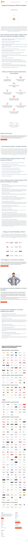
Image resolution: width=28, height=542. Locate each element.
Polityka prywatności (3, 536)
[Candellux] (8, 432)
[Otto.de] (20, 355)
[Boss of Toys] (24, 429)
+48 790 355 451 (16, 525)
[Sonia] (20, 477)
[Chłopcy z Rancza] (16, 432)
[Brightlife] (4, 432)
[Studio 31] (16, 480)
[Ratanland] (16, 495)
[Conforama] (16, 365)
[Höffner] (16, 368)
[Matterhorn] (4, 462)
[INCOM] (16, 450)
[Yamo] (24, 485)
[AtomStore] (8, 383)
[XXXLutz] (12, 368)
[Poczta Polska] (24, 387)
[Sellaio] (24, 383)
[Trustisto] (8, 507)
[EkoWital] (8, 440)
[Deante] (8, 435)
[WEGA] (12, 485)
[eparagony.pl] (20, 507)
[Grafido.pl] (16, 505)
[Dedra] (12, 435)
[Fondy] (12, 410)
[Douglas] (16, 360)
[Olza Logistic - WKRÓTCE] (8, 395)
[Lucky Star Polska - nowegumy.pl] (20, 457)
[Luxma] (24, 457)
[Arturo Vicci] (20, 422)
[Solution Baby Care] (16, 477)
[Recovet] (24, 472)
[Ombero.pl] (16, 492)
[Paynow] (24, 410)
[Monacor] (8, 465)
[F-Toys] (4, 442)
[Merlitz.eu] (24, 462)
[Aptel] (8, 422)
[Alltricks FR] (8, 370)
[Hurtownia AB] (16, 447)
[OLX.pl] (16, 353)
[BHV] (4, 370)
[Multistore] (24, 465)
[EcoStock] (20, 437)
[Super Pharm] (4, 368)
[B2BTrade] (16, 424)
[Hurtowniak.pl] (20, 447)
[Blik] (16, 407)
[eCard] (4, 410)
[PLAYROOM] (4, 472)
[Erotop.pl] (16, 440)
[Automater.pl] (4, 507)
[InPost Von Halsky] (16, 370)
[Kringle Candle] (8, 492)
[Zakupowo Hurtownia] (16, 498)
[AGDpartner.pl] (20, 419)
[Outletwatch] (4, 470)
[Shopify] (20, 380)
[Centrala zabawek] (12, 432)
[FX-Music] (8, 445)
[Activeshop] (12, 419)
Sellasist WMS (2, 524)
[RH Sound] (8, 475)
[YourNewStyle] (4, 487)
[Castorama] (24, 358)
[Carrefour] (20, 365)
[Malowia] (12, 492)
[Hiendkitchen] (4, 492)
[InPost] (8, 398)
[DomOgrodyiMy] (4, 437)
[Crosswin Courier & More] (20, 398)
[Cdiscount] (24, 360)
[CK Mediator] (12, 500)
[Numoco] (12, 467)
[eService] (8, 410)
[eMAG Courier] (4, 400)
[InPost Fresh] (16, 355)
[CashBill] (24, 407)
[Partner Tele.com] (20, 470)
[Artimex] (16, 422)
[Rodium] (16, 475)
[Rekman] (24, 492)
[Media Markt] (12, 363)
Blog (1, 526)
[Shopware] (12, 380)
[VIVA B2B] (4, 485)
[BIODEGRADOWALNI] (4, 429)
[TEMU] (4, 363)
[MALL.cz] (24, 363)
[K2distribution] (8, 452)
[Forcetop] (24, 442)
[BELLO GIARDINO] (12, 427)
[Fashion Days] (12, 365)
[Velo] (20, 482)
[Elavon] (12, 415)
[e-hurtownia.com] (12, 437)
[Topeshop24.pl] (12, 482)
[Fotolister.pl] (12, 505)
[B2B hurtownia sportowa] (12, 424)
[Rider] (12, 475)
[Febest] (20, 442)
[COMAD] (20, 432)
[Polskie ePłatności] (4, 412)
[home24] (16, 363)
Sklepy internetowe (17, 515)
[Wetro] (16, 485)
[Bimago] (24, 427)
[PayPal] (16, 404)
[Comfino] (8, 415)
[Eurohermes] (12, 395)
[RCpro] (20, 472)
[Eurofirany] (24, 495)
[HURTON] (4, 500)
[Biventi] (16, 429)
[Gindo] (16, 500)
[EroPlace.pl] (12, 440)
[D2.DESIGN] (24, 432)
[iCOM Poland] (4, 450)
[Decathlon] (8, 358)
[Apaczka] (8, 390)
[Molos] (4, 465)
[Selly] (16, 383)
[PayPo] (12, 412)
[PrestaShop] (12, 378)
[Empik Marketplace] (20, 353)
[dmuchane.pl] (24, 435)
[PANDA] (12, 470)
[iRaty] (20, 412)
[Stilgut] (12, 480)
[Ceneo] (4, 505)
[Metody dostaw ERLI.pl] (12, 398)
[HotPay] (12, 407)
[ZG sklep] (8, 487)
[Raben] (24, 392)
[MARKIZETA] (16, 460)
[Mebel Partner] (16, 462)
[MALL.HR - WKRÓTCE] (24, 373)
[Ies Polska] (8, 450)
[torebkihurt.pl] (20, 495)
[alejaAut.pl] (20, 487)
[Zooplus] (20, 368)
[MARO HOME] (20, 460)
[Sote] (12, 383)
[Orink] (24, 467)
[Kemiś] (16, 452)
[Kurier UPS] (12, 387)
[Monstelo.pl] (12, 465)
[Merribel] (24, 498)
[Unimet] (16, 482)
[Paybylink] (24, 412)
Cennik (1, 531)
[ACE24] (4, 419)
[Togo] (4, 482)
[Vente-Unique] (24, 365)
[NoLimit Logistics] (8, 392)
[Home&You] (12, 358)
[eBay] (8, 353)
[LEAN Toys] (24, 455)
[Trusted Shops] (12, 507)
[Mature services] (8, 462)
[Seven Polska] (4, 477)
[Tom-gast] (8, 482)
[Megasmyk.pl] (20, 462)
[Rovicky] (20, 475)
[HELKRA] (8, 447)
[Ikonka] (12, 450)
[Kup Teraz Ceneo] (4, 355)
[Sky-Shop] (4, 383)
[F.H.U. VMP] (8, 442)
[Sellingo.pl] (4, 378)
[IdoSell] (20, 378)
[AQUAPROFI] (8, 500)
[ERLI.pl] (24, 353)
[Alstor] (24, 487)
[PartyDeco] (24, 470)
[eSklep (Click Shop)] (24, 378)
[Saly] (8, 380)
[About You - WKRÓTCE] (16, 373)
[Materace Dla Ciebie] (24, 460)
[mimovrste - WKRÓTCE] (20, 373)
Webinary (2, 525)
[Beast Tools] (4, 427)
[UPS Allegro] (12, 392)
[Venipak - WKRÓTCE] (24, 395)
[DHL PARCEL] (8, 387)
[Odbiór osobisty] (24, 390)
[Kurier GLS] (16, 387)
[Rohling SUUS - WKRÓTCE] (4, 395)
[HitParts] (12, 447)
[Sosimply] (24, 477)
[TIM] (24, 480)
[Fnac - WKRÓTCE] (4, 373)
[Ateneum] (24, 422)
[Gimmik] (16, 445)
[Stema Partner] (8, 480)
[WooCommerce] (16, 378)
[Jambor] (24, 450)
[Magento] (8, 378)
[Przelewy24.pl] (20, 404)
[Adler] (16, 419)
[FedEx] (12, 390)
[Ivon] (20, 450)
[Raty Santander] (24, 404)
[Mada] (4, 460)
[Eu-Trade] (20, 440)
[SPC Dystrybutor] (4, 480)
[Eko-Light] (24, 437)
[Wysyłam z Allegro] (16, 392)
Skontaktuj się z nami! (3, 139)
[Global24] (20, 395)
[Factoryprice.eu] (12, 490)
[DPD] (20, 387)
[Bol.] (8, 365)
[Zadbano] (20, 392)
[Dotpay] (8, 404)
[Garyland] (12, 445)
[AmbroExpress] (4, 392)
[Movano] (20, 465)
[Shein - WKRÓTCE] (24, 370)
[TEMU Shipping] (24, 398)
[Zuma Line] (8, 498)
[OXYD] (8, 470)
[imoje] (16, 410)
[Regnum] (4, 475)
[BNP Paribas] (20, 407)
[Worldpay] (8, 407)
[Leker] (8, 457)
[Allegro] (4, 353)
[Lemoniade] (12, 457)
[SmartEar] (12, 477)
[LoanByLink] (4, 415)
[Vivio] (8, 485)
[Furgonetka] (16, 390)
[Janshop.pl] (4, 452)
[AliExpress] (8, 360)
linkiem (1, 300)
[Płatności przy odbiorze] (8, 412)
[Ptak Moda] (16, 472)
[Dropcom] (8, 437)
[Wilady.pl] (20, 485)
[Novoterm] (12, 495)
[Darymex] (4, 435)
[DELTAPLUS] (20, 498)
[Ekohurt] (4, 440)
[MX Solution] (12, 462)
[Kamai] (12, 452)
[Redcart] (24, 380)
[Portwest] (20, 492)
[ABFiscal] (16, 507)
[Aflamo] (4, 495)
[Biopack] (8, 429)
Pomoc (2, 532)
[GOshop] (20, 383)
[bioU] (12, 429)
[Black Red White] (4, 360)
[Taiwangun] (20, 480)
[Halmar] (24, 445)
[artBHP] (4, 490)
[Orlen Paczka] (20, 390)
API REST (2, 534)
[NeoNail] (8, 467)
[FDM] (16, 442)
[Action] (8, 419)
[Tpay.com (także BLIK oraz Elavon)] (4, 404)
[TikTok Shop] (20, 370)
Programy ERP (16, 516)
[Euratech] (24, 440)
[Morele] (20, 358)
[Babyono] (24, 424)
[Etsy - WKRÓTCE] (20, 360)
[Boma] (20, 429)
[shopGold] (16, 380)
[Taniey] (20, 363)
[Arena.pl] (12, 353)
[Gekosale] (4, 380)
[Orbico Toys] (20, 467)
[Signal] (8, 477)
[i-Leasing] (16, 412)
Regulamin (2, 533)
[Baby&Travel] (20, 424)
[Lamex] (16, 455)
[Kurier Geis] (4, 390)
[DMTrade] (20, 435)
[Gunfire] (24, 490)
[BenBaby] (16, 427)
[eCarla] (16, 437)
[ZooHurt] (12, 487)
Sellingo (2, 523)
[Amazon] (8, 355)
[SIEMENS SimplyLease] (4, 407)
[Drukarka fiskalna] (24, 505)
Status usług (2, 535)
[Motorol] (16, 465)
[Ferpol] (16, 435)
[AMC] (24, 419)
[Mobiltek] (20, 410)
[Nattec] (4, 467)
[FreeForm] (4, 445)
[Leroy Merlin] (8, 363)
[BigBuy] (20, 427)
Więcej (2, 518)
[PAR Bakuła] (16, 470)
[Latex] (20, 455)
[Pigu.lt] (16, 358)
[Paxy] (16, 398)
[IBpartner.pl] (8, 495)
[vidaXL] (24, 482)
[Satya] (24, 475)
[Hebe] (12, 360)
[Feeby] (16, 490)
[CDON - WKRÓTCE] (12, 373)
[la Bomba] (8, 455)
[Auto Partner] (4, 424)
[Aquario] (12, 422)
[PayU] (12, 404)
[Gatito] (20, 490)
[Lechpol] (4, 457)
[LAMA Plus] (12, 455)
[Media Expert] (4, 365)
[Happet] (4, 447)
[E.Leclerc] (8, 368)
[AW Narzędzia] (8, 424)
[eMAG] (12, 355)
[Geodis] (16, 395)
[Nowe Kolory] (4, 398)
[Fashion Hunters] (12, 442)
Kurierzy (16, 517)
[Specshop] (4, 498)
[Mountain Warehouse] (12, 370)
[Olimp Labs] (16, 467)
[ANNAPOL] (4, 422)
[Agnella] (16, 487)
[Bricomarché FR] (24, 368)
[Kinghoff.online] (24, 452)
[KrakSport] (4, 455)
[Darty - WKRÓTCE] (8, 373)
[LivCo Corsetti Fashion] (16, 457)
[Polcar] (12, 472)
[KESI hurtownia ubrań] (20, 452)
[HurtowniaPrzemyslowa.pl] (24, 447)
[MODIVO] (4, 358)
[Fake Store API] (12, 498)
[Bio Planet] (8, 490)
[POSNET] (20, 505)
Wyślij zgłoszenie (18, 522)
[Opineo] (8, 505)
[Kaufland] (24, 355)
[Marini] (12, 460)
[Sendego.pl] (4, 387)
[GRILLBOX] (20, 445)
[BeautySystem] (8, 427)
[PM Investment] (8, 472)
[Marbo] (8, 460)
